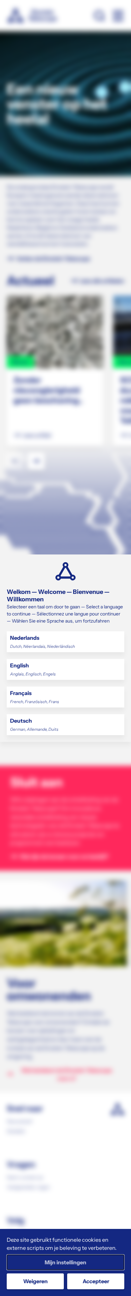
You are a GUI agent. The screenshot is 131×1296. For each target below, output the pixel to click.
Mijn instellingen (65, 1262)
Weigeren (35, 1281)
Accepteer (96, 1281)
